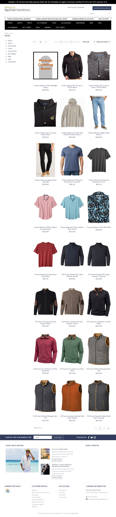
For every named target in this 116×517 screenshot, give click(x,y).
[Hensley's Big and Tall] (17, 9)
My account (62, 490)
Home (10, 23)
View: (34, 42)
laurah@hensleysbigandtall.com (98, 499)
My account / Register (76, 7)
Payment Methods (37, 499)
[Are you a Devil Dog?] (45, 453)
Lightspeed (74, 513)
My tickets (62, 495)
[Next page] (108, 428)
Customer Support (38, 504)
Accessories (66, 23)
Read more (57, 460)
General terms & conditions (41, 492)
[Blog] (22, 469)
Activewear (42, 23)
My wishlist (62, 497)
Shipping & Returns (38, 502)
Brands (48, 27)
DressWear (80, 23)
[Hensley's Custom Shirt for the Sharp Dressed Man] (45, 469)
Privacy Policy (36, 497)
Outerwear (12, 27)
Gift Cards (60, 27)
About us (34, 490)
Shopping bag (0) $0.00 (102, 8)
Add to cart (45, 80)
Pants (29, 23)
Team (54, 23)
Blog (38, 27)
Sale (100, 23)
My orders (62, 492)
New (91, 23)
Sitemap (34, 506)
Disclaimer (35, 495)
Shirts (19, 23)
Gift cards (26, 27)
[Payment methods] (7, 491)
